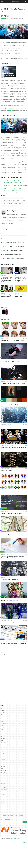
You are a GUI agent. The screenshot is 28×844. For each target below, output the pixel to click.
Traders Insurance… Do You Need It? (11, 180)
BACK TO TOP (24, 842)
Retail (2, 749)
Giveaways (3, 766)
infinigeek (4, 18)
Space (2, 794)
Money (2, 744)
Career (2, 712)
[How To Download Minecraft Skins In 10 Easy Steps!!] (14, 481)
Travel (2, 751)
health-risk (4, 200)
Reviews (3, 772)
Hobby (2, 740)
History (3, 738)
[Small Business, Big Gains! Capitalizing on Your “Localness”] (7, 288)
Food (2, 729)
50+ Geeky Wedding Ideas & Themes (9, 534)
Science (3, 792)
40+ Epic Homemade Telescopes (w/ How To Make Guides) (14, 383)
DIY (1, 719)
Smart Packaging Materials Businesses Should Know (13, 250)
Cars (2, 714)
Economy (3, 721)
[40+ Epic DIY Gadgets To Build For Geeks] (14, 351)
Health (3, 6)
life (16, 203)
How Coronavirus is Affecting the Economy (10, 622)
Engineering (4, 789)
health (22, 198)
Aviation (3, 710)
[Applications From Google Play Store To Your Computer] (14, 632)
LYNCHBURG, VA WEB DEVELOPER (15, 838)
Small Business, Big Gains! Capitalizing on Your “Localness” (6, 296)
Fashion (3, 727)
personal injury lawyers (5, 165)
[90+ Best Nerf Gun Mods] (14, 459)
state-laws (11, 205)
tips (17, 205)
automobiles (11, 198)
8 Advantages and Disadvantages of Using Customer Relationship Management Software (12, 557)
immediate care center (18, 99)
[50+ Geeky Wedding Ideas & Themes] (14, 524)
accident (4, 198)
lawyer (23, 200)
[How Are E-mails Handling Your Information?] (21, 288)
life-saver (22, 203)
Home (2, 768)
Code (2, 785)
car (17, 198)
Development (4, 762)
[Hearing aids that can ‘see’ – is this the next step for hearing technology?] (21, 270)
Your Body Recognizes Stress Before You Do (13, 182)
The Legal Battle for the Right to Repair (12, 183)
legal (3, 203)
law (18, 200)
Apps (2, 708)
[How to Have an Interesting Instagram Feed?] (14, 590)
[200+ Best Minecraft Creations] (14, 415)
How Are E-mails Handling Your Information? (19, 296)
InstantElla (3, 654)
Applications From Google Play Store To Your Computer (13, 643)
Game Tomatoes (4, 652)
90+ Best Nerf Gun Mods (6, 470)
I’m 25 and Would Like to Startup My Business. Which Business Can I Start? (7, 279)
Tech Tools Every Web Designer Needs (9, 404)
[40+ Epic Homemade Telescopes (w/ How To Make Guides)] (14, 372)
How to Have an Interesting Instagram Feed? (11, 600)
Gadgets (3, 764)
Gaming (2, 731)
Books (2, 802)
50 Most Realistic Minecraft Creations (9, 579)
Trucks (2, 753)
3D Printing (3, 783)
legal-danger (10, 203)
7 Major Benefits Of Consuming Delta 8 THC (13, 191)
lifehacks (4, 205)
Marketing (3, 770)
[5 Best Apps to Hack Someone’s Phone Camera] (14, 502)
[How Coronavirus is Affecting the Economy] (14, 611)
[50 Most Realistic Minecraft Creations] (14, 568)
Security (3, 774)
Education (3, 787)
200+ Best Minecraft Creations (7, 426)
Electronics (4, 723)
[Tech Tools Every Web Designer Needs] (14, 394)
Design (2, 716)
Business (3, 759)
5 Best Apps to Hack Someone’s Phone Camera (11, 513)
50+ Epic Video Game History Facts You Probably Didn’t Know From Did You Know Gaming (13, 448)
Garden (3, 734)
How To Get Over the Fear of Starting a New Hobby (13, 246)
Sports (2, 809)
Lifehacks (7, 6)
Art (2, 800)
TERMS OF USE (8, 841)
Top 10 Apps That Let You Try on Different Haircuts (12, 340)
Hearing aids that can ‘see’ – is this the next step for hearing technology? (20, 279)
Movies (2, 804)
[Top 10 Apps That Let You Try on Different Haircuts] (14, 329)
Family (2, 725)
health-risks (12, 200)
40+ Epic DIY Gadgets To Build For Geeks (10, 361)
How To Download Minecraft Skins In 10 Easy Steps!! (12, 491)
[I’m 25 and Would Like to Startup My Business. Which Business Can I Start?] (7, 270)
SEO (2, 777)
